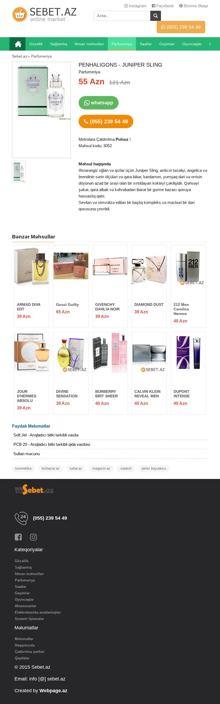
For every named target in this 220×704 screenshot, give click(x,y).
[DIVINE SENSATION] (70, 353)
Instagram (137, 5)
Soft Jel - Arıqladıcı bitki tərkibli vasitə (45, 435)
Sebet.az (19, 56)
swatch (125, 468)
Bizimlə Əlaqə (195, 5)
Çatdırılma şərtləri (30, 652)
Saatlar (146, 44)
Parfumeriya (122, 44)
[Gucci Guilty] (70, 266)
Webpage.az (53, 690)
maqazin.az (101, 468)
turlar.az (76, 468)
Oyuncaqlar (192, 44)
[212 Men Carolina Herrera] (188, 266)
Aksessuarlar (25, 606)
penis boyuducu (154, 468)
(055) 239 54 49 (183, 27)
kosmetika (23, 468)
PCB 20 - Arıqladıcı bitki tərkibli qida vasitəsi (51, 444)
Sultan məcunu (26, 453)
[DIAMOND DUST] (149, 266)
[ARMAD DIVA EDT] (31, 266)
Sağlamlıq (58, 44)
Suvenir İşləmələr (29, 619)
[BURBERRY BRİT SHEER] (110, 353)
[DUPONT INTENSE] (188, 353)
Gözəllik (36, 44)
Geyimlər (167, 44)
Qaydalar (22, 658)
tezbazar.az (51, 468)
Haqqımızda (25, 645)
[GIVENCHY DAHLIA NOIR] (110, 266)
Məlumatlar (24, 639)
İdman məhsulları (89, 44)
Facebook (164, 5)
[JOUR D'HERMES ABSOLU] (31, 353)
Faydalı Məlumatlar (31, 426)
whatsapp (101, 102)
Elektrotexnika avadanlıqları (38, 612)
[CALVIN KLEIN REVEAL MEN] (149, 353)
